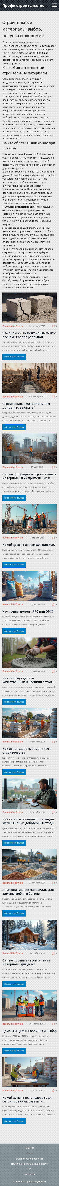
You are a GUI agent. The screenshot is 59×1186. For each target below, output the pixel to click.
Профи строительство (23, 5)
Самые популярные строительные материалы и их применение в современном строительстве (29, 476)
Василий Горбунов (12, 326)
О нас (30, 1153)
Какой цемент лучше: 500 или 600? (28, 545)
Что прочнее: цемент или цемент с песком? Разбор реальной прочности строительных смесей (29, 335)
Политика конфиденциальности (29, 1164)
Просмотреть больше (14, 356)
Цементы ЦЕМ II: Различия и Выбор (29, 1031)
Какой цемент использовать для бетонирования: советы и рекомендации (27, 1099)
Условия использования (29, 1158)
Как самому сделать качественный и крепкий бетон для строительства (27, 680)
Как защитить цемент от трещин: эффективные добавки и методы (28, 821)
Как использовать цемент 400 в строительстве (26, 750)
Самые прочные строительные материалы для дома (26, 962)
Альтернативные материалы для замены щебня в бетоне (28, 891)
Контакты (29, 1174)
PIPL (29, 1169)
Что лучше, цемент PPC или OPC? (27, 611)
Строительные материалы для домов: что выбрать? (26, 405)
